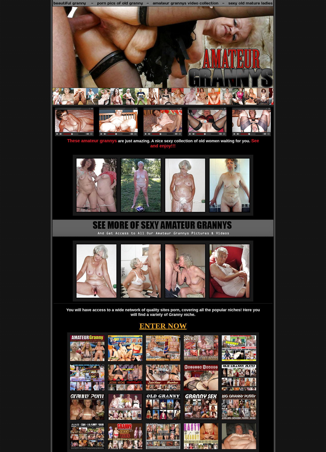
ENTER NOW (163, 326)
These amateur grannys (92, 140)
